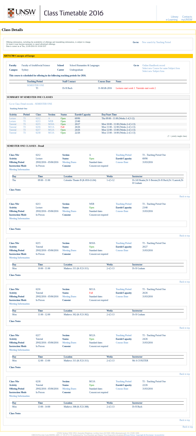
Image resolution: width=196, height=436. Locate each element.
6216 (38, 127)
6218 (38, 132)
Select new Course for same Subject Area (161, 68)
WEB (50, 121)
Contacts (187, 16)
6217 (38, 130)
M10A (51, 124)
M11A (51, 127)
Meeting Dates (69, 162)
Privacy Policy (129, 435)
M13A (51, 132)
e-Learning (171, 19)
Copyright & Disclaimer (145, 435)
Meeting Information (19, 169)
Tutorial (12, 124)
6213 (38, 121)
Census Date (122, 162)
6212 (38, 118)
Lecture (12, 118)
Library (174, 16)
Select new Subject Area (153, 71)
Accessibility (159, 435)
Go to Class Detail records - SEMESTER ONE (30, 104)
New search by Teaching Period (156, 42)
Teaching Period (123, 155)
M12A (51, 130)
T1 (24, 118)
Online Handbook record (153, 65)
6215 (38, 124)
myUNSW (186, 19)
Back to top (185, 196)
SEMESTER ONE (35, 85)
